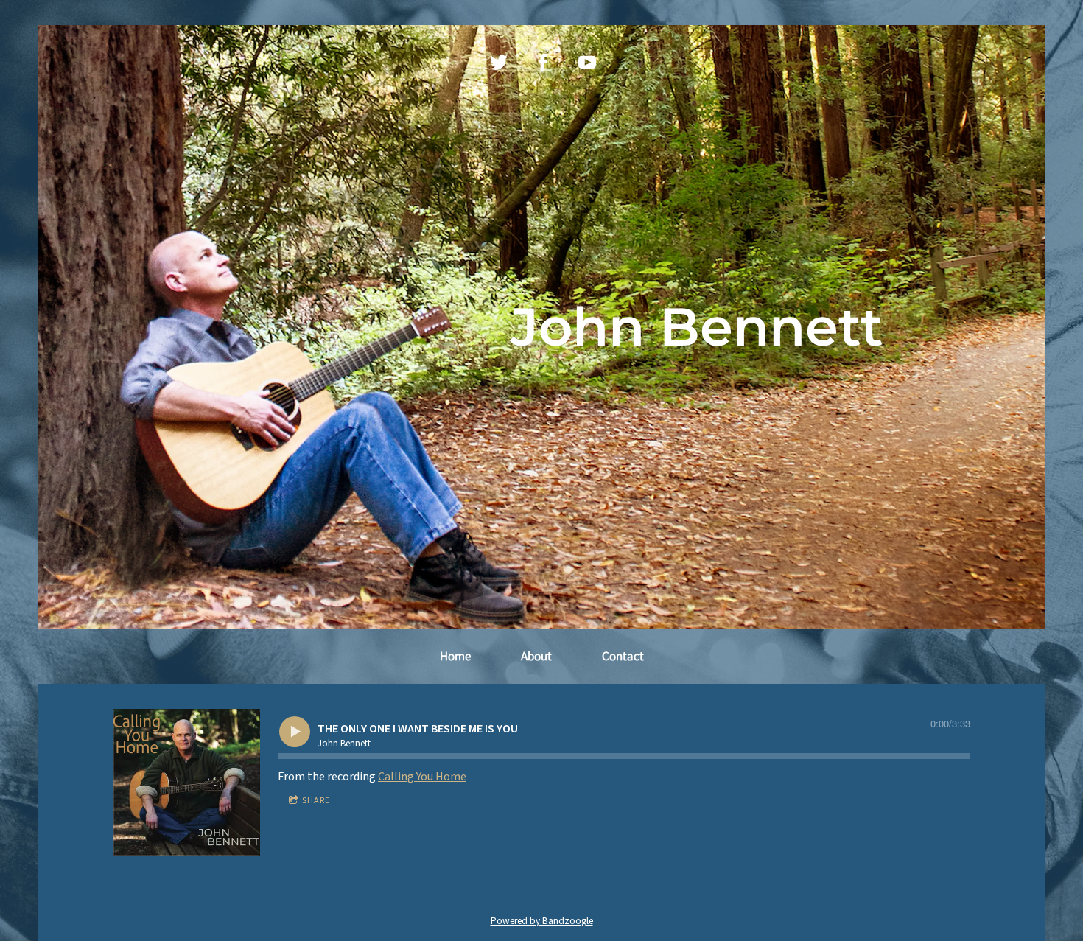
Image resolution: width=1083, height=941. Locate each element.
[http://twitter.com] (499, 62)
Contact (623, 656)
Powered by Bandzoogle (542, 921)
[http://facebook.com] (543, 62)
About (536, 656)
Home (455, 656)
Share (316, 800)
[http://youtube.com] (587, 62)
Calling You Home (422, 777)
